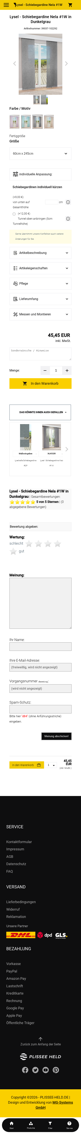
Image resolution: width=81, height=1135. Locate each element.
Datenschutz (16, 864)
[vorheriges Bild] (14, 63)
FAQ (9, 871)
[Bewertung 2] (38, 543)
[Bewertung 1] (29, 543)
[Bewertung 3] (48, 543)
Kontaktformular (19, 842)
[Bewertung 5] (13, 551)
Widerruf (13, 909)
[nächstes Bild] (66, 63)
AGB (9, 857)
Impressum (15, 849)
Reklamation (16, 917)
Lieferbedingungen (21, 902)
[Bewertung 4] (57, 543)
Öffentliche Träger (20, 1023)
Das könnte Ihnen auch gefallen (41, 412)
